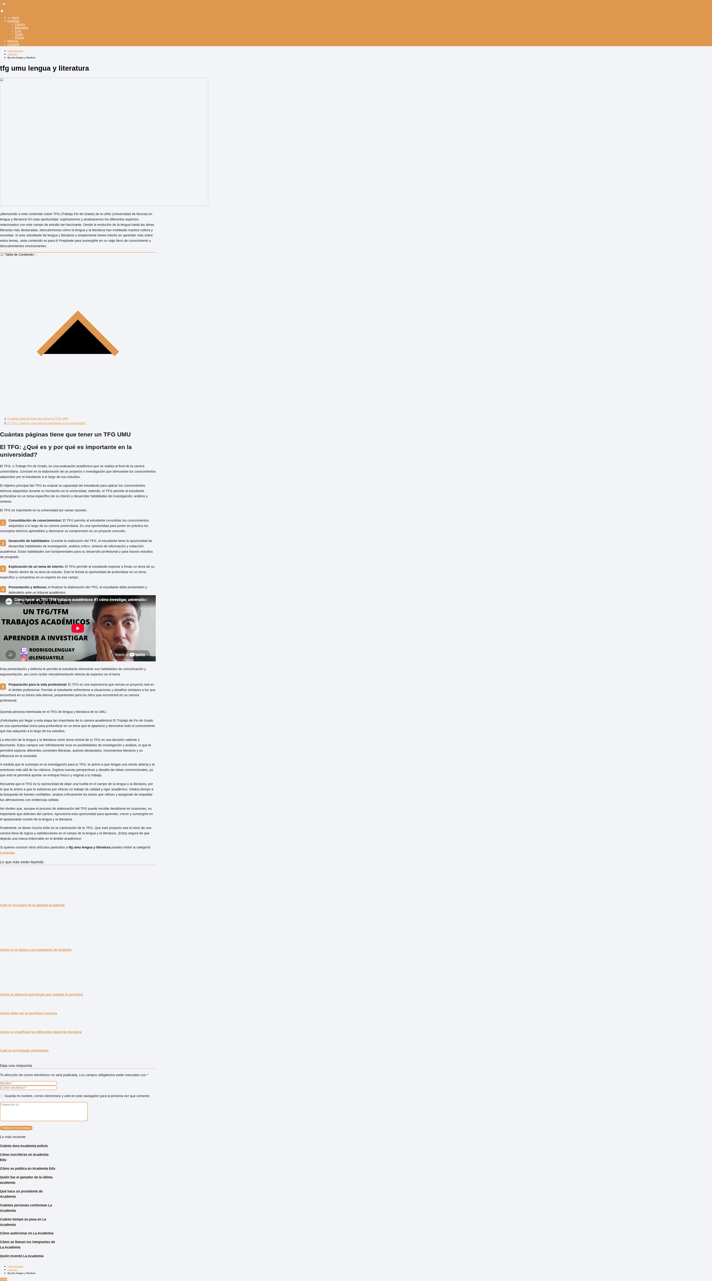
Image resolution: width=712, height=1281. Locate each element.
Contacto (13, 44)
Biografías (21, 27)
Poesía (19, 37)
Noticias (12, 41)
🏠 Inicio (13, 17)
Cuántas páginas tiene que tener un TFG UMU (38, 418)
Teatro (19, 34)
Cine (18, 31)
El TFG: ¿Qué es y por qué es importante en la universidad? (46, 423)
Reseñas (13, 21)
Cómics (20, 24)
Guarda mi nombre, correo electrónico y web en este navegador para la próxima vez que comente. (77, 1096)
